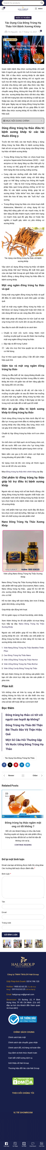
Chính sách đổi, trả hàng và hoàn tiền (24, 1047)
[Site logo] (23, 8)
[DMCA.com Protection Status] (23, 1081)
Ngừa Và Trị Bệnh (23, 18)
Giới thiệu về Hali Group (18, 1063)
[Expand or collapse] (41, 120)
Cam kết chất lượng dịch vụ (20, 1058)
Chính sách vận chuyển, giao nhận (23, 1042)
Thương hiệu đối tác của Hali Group (23, 1068)
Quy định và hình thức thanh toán (22, 1053)
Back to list (23, 775)
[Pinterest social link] (16, 765)
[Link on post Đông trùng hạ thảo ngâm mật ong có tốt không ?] (23, 804)
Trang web (6, 923)
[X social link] (10, 765)
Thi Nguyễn (13, 32)
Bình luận (6, 874)
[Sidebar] (3, 348)
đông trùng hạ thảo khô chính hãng (21, 471)
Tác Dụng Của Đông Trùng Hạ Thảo (20, 758)
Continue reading (23, 845)
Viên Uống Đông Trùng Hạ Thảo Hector (21, 659)
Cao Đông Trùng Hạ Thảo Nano (17, 655)
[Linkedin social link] (21, 765)
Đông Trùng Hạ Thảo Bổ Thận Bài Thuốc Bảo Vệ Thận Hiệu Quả (24, 730)
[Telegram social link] (27, 765)
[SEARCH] (41, 2)
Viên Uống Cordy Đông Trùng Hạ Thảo (20, 668)
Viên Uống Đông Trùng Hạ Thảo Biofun (21, 664)
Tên (3, 902)
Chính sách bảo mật (17, 1037)
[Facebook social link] (4, 765)
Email (4, 912)
